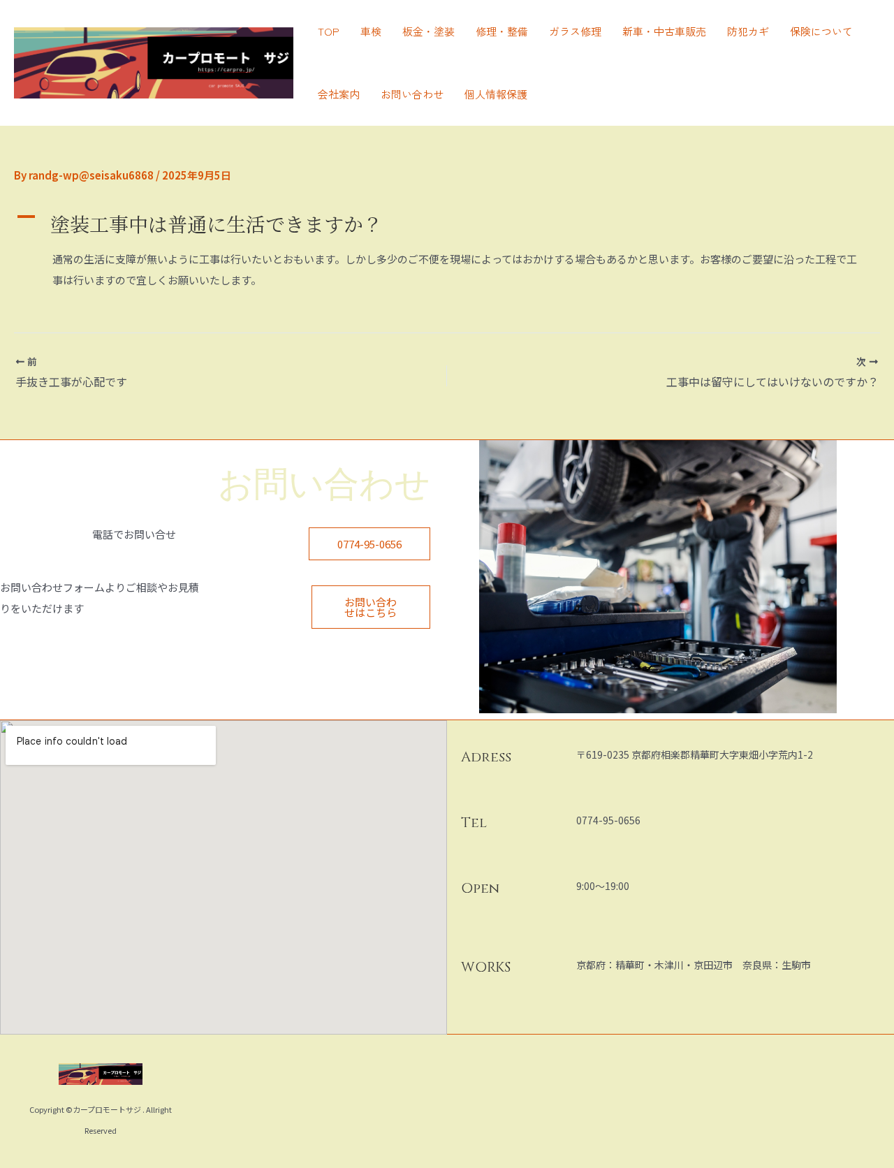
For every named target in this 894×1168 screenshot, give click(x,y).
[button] (447, 223)
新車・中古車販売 (664, 31)
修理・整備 (502, 31)
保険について (821, 31)
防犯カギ (748, 31)
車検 (370, 31)
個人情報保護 (495, 94)
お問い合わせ (412, 94)
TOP (328, 31)
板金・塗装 (428, 31)
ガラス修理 (575, 31)
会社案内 (339, 94)
